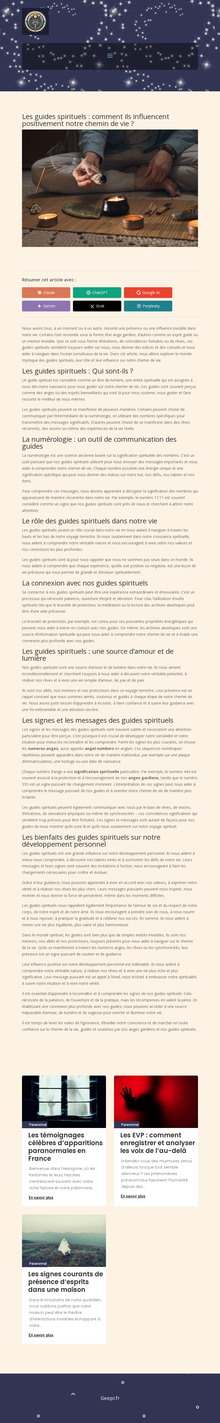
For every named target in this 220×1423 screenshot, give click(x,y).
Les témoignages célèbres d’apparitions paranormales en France (65, 1147)
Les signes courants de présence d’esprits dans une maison (65, 1282)
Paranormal (38, 1125)
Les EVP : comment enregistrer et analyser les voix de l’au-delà (157, 1143)
